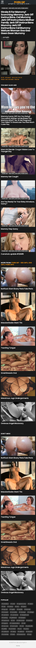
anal (13, 604)
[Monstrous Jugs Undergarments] (18, 386)
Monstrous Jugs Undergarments (15, 398)
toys (30, 634)
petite (5, 629)
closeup (22, 612)
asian (31, 604)
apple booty (22, 604)
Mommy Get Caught (9, 176)
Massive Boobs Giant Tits (11, 322)
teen (13, 634)
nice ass (5, 626)
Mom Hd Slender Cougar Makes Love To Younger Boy (17, 150)
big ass (5, 609)
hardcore (6, 620)
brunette (14, 612)
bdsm (24, 606)
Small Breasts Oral (9, 373)
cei (3, 78)
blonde (28, 609)
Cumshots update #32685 (12, 254)
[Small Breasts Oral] (18, 361)
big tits (20, 609)
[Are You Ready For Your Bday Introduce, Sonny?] (18, 190)
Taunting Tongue (8, 348)
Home (18, 646)
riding (14, 631)
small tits (5, 634)
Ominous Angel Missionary (12, 423)
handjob (22, 618)
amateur (5, 604)
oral (22, 626)
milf (24, 623)
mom (17, 79)
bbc (18, 606)
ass (4, 606)
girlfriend (14, 618)
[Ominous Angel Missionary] (18, 411)
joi (21, 78)
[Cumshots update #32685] (18, 242)
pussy (27, 629)
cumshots (15, 615)
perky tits (29, 626)
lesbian (30, 620)
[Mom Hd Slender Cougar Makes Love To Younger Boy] (18, 137)
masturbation (15, 623)
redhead (5, 631)
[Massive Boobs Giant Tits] (18, 307)
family (8, 78)
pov (20, 629)
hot (13, 620)
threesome (21, 634)
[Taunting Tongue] (18, 336)
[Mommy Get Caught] (18, 164)
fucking (5, 618)
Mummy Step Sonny (9, 229)
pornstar (13, 629)
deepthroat (25, 615)
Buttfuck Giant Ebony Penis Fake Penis (17, 289)
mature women (8, 79)
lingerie (5, 623)
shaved (30, 631)
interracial (21, 620)
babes (11, 606)
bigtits (13, 609)
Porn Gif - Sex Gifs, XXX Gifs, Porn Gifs (15, 113)
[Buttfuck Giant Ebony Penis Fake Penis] (18, 277)
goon (15, 78)
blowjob (5, 612)
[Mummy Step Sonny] (18, 217)
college (31, 612)
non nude (15, 626)
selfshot (21, 631)
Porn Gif (19, 2)
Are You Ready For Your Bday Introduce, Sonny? (18, 202)
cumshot (5, 615)
